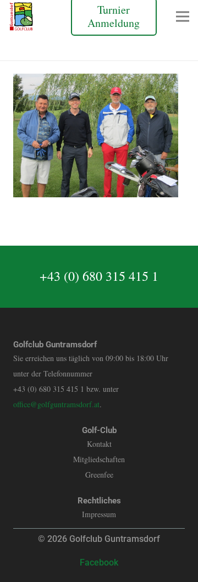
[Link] (21, 16)
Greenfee (99, 474)
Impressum (99, 514)
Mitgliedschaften (99, 459)
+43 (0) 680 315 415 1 (99, 276)
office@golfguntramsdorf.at (56, 404)
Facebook (99, 562)
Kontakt (99, 444)
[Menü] (182, 16)
